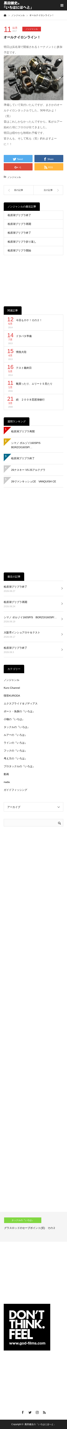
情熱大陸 (21, 351)
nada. (7, 781)
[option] (33, 1226)
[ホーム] (5, 15)
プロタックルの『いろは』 (19, 766)
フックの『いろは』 (15, 750)
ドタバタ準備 (24, 336)
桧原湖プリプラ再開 (19, 223)
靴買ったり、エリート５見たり (34, 383)
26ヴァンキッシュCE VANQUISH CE (33, 481)
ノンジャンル (31, 29)
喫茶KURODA (12, 695)
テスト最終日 (24, 367)
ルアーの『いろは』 (15, 734)
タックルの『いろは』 (17, 727)
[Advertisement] (33, 277)
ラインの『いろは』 (15, 742)
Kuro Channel (12, 687)
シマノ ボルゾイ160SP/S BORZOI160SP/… (27, 445)
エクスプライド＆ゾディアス (21, 703)
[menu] (62, 5)
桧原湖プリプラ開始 (19, 250)
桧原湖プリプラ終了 (19, 215)
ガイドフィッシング (15, 789)
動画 (6, 774)
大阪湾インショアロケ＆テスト (22, 632)
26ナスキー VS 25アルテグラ (28, 469)
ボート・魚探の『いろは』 (19, 711)
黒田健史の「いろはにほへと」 (40, 1424)
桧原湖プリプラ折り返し (22, 241)
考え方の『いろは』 (15, 758)
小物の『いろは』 (14, 719)
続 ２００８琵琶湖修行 (30, 399)
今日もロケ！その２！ (29, 320)
